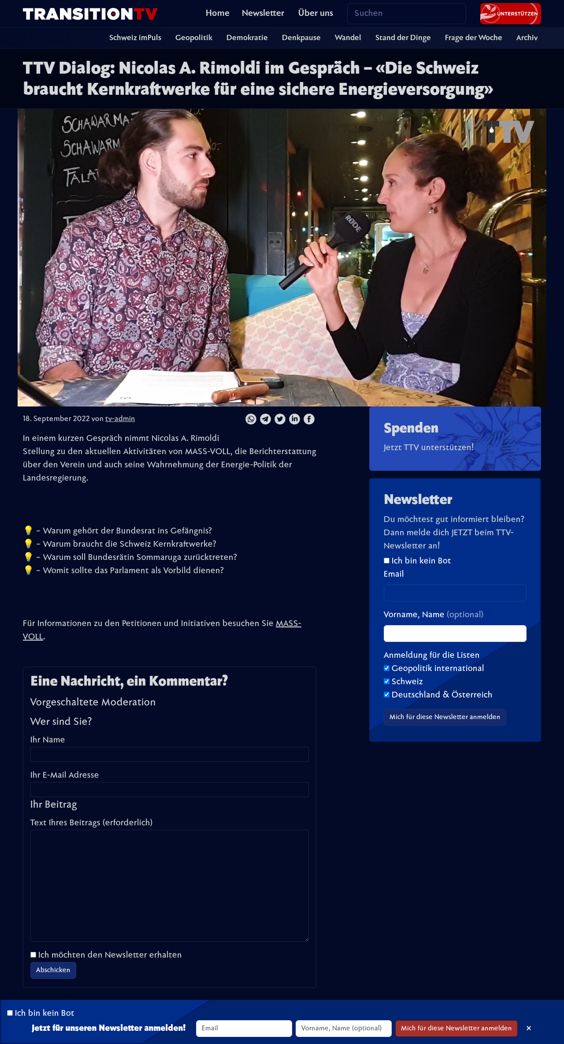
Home (218, 13)
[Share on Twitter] (280, 419)
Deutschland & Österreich (442, 695)
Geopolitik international (438, 668)
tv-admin (120, 419)
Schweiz (407, 682)
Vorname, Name (434, 615)
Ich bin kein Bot (420, 561)
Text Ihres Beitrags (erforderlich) (91, 823)
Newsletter (263, 13)
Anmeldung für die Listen (432, 655)
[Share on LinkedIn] (294, 419)
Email (394, 574)
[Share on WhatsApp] (250, 419)
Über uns (315, 13)
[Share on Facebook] (309, 419)
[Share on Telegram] (265, 419)
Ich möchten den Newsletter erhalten (110, 955)
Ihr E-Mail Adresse (64, 775)
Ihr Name (47, 740)
